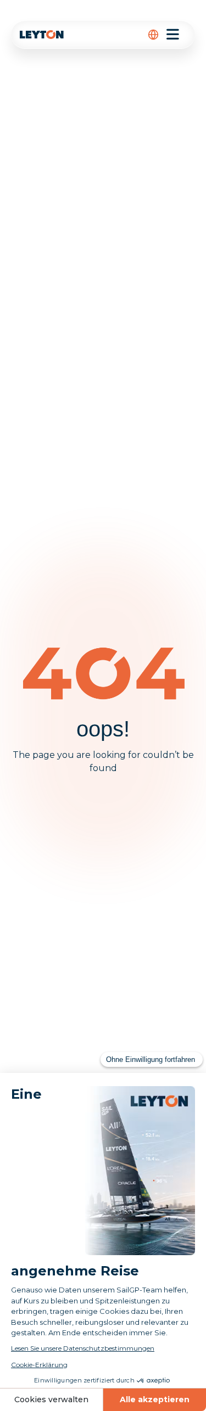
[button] (153, 34)
